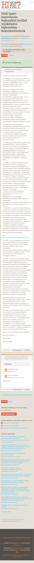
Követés (4, 55)
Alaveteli (19, 543)
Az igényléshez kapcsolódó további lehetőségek (14, 50)
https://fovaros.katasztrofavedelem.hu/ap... (16, 237)
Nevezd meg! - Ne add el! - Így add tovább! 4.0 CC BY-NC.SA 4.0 (17, 556)
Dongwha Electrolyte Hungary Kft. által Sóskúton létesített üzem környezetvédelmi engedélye (17, 475)
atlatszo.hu (9, 9)
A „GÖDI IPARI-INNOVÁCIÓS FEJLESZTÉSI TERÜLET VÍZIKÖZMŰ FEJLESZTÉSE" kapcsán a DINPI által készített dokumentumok (16, 446)
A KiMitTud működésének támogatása (15, 428)
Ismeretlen (10, 71)
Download (13, 371)
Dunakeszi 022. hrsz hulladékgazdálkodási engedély (14, 505)
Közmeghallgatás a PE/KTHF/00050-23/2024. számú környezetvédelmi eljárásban (15, 481)
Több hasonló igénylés (6, 511)
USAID (19, 550)
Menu (32, 1)
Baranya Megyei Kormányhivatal (10, 465)
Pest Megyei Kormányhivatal (9, 471)
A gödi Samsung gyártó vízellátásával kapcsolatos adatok (13, 453)
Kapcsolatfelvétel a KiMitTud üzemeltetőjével (17, 538)
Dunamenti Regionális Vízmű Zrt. (10, 456)
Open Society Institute (18, 548)
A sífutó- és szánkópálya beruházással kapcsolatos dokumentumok (13, 437)
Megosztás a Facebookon (11, 423)
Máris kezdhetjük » (9, 414)
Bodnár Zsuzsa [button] (9, 69)
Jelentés (27, 350)
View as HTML (20, 377)
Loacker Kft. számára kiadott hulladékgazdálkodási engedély (11, 468)
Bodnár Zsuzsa (5, 36)
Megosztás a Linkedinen (11, 425)
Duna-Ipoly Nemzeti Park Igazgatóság (11, 450)
